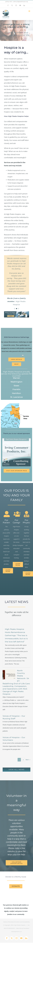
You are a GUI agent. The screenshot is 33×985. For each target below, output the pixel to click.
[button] (14, 308)
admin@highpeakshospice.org (20, 1)
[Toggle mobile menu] (29, 11)
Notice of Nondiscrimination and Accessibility (16, 922)
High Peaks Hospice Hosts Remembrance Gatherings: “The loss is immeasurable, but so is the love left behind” (16, 635)
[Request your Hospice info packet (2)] (16, 312)
